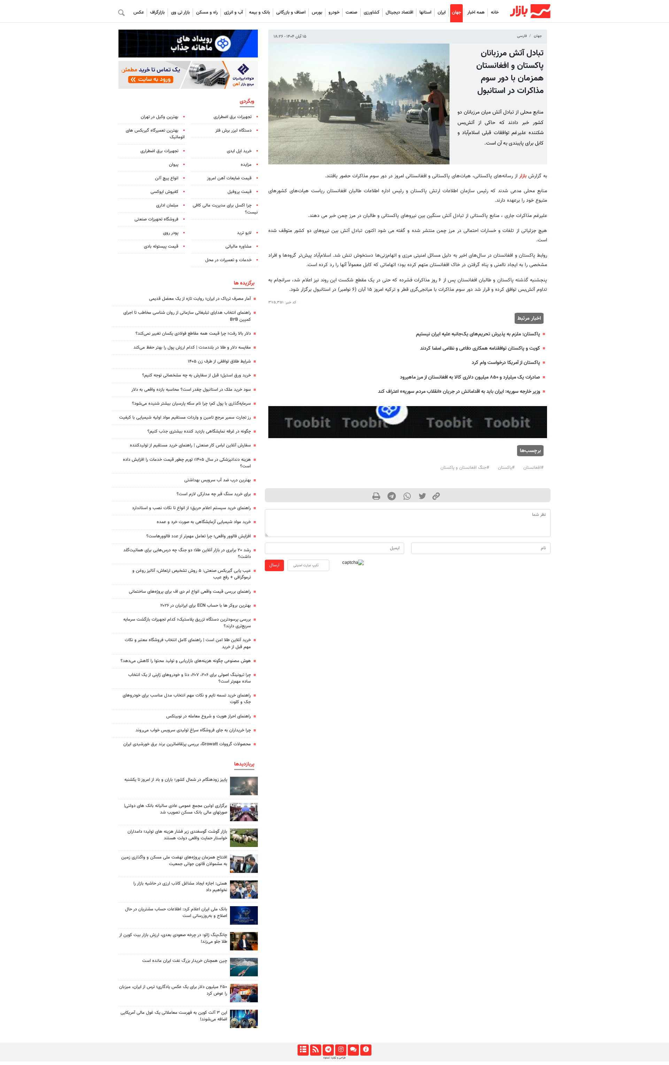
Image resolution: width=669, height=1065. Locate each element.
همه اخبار (476, 12)
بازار (522, 176)
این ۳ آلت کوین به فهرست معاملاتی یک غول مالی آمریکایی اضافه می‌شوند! (174, 1016)
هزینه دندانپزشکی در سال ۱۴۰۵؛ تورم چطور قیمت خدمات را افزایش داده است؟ (187, 463)
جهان (456, 12)
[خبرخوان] (315, 1050)
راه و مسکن (207, 12)
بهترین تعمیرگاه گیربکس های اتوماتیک (155, 134)
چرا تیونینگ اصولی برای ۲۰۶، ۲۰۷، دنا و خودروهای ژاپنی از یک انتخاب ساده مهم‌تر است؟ (189, 678)
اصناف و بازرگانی (291, 12)
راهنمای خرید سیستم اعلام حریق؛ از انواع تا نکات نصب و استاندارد (191, 508)
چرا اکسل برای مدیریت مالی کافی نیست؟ (225, 209)
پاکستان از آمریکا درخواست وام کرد (506, 363)
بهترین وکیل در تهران (159, 117)
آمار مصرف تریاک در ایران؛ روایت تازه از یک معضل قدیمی (200, 298)
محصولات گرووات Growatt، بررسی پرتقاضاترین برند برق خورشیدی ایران (187, 744)
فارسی (522, 36)
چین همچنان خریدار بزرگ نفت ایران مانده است (184, 960)
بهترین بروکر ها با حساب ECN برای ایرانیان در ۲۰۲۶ (205, 605)
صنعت (351, 12)
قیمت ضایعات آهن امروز (229, 178)
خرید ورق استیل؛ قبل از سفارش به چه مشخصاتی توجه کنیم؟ (196, 375)
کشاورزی (371, 12)
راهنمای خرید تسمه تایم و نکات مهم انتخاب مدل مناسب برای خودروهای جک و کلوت (187, 699)
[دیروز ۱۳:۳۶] (244, 863)
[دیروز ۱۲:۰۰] (244, 838)
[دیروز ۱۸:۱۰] (244, 1019)
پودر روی (170, 233)
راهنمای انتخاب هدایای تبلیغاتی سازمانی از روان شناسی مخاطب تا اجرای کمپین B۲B (187, 316)
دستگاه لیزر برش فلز (233, 130)
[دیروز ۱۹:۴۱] (244, 993)
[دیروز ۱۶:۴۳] (244, 889)
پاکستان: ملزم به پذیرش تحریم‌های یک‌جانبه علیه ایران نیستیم (478, 334)
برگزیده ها (244, 283)
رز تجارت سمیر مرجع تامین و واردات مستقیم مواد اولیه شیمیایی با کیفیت (185, 417)
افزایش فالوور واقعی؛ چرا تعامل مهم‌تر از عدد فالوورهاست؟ (198, 536)
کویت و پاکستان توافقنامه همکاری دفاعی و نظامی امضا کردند (480, 348)
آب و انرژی (233, 12)
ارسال (274, 565)
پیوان (173, 164)
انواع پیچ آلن (166, 178)
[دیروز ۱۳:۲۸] (244, 812)
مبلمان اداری (167, 205)
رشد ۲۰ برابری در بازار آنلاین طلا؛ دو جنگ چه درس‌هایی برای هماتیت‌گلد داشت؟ (187, 553)
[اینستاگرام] (340, 1050)
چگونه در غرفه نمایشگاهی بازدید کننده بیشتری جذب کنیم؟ (199, 431)
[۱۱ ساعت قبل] (244, 915)
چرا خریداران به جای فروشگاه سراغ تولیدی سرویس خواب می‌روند (193, 730)
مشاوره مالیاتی (238, 246)
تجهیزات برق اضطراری (233, 117)
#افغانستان (533, 467)
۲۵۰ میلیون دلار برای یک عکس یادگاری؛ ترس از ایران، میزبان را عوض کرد (173, 990)
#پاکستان (506, 467)
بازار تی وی (180, 12)
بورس (317, 12)
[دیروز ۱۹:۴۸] (244, 941)
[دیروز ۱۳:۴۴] (244, 786)
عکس (138, 12)
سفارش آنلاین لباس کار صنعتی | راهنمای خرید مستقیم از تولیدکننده (190, 445)
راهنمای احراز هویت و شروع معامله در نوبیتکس (208, 716)
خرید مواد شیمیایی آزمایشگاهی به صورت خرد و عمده (204, 522)
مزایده (246, 164)
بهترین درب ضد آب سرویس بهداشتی (217, 480)
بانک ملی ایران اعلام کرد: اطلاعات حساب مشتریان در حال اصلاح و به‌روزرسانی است (176, 912)
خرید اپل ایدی (239, 151)
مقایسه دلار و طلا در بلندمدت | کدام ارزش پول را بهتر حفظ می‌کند (192, 347)
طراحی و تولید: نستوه (334, 1058)
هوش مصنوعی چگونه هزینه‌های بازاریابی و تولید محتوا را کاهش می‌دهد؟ (186, 661)
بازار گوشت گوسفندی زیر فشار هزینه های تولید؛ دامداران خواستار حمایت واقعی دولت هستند (177, 835)
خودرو (334, 12)
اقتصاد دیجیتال (399, 12)
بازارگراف (157, 12)
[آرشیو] (303, 1050)
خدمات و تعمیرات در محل (228, 260)
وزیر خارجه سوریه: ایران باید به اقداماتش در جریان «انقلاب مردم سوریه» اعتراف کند (459, 392)
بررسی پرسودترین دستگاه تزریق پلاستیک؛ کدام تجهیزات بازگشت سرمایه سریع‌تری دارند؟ (187, 623)
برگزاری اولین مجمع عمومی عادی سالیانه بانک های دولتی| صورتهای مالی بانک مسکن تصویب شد (175, 809)
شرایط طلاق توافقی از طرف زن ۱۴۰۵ (219, 361)
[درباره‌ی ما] (365, 1050)
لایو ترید (244, 233)
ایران (442, 12)
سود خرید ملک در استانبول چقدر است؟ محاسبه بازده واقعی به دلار (191, 389)
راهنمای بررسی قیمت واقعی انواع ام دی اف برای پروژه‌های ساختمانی (190, 591)
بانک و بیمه (259, 12)
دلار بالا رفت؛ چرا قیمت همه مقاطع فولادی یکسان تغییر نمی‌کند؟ (193, 333)
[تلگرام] (328, 1050)
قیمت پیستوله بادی (161, 246)
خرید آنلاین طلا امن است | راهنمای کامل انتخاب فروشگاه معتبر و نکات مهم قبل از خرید (188, 643)
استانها (425, 12)
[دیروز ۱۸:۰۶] (244, 967)
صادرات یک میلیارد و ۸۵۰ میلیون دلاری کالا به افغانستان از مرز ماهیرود (470, 377)
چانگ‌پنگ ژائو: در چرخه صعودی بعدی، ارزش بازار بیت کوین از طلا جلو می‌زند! (173, 938)
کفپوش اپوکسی (164, 191)
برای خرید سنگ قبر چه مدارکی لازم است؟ (214, 494)
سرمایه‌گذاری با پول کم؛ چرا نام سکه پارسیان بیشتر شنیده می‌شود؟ (191, 403)
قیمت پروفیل (240, 191)
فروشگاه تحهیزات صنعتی (156, 219)
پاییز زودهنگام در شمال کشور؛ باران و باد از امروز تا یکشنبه (175, 779)
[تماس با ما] (353, 1050)
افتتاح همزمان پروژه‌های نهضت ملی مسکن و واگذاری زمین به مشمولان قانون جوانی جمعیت (174, 861)
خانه (495, 12)
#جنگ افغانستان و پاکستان (464, 467)
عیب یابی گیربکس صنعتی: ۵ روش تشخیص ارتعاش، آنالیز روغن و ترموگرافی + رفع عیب (191, 574)
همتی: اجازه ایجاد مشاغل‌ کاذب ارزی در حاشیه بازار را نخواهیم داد (180, 887)
